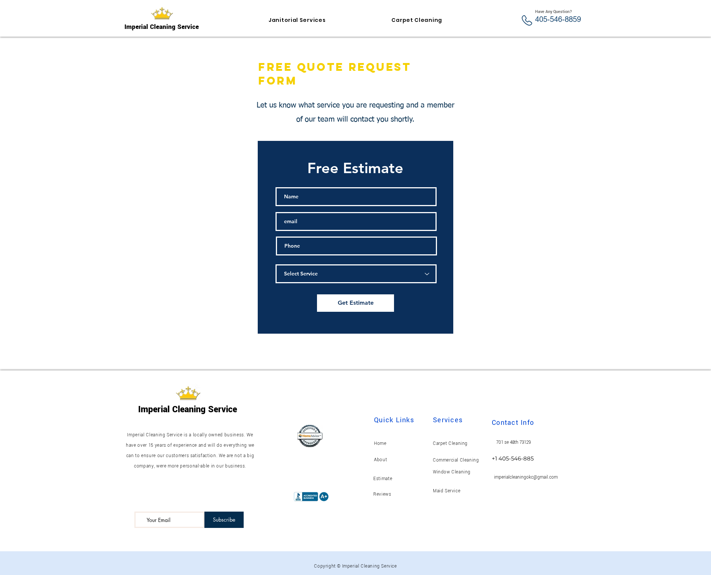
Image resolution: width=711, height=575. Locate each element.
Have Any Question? (553, 11)
